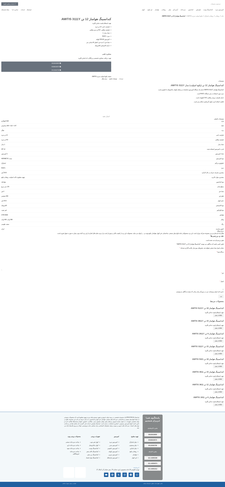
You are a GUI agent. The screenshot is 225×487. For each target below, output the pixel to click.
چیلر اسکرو (133, 448)
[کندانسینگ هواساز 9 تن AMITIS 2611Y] (212, 331)
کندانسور (92, 419)
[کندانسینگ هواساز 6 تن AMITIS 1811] (212, 395)
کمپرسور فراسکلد (112, 458)
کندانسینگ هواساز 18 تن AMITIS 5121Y (207, 308)
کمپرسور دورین (113, 454)
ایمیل (222, 281)
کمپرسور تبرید (113, 442)
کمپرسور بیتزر (113, 445)
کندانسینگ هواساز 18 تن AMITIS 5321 (208, 359)
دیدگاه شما (220, 252)
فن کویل (134, 458)
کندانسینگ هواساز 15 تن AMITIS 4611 (208, 372)
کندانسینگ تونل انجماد (92, 458)
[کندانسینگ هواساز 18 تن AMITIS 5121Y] (211, 305)
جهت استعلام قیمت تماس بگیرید (101, 23)
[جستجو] (22, 4)
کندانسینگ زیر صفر (92, 454)
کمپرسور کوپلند (113, 451)
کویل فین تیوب (94, 442)
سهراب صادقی (65, 483)
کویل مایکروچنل (93, 445)
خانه (222, 16)
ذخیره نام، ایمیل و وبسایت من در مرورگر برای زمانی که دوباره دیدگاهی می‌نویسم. (200, 291)
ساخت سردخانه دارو (73, 445)
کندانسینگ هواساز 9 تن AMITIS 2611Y (208, 334)
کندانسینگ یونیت (93, 448)
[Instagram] (124, 475)
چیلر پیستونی (133, 445)
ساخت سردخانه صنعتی (72, 442)
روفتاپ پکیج (133, 451)
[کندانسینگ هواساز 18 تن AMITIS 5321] (212, 356)
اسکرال (3, 163)
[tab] (121, 79)
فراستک (137, 417)
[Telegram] (131, 475)
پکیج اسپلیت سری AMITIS (194, 16)
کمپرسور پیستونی (124, 423)
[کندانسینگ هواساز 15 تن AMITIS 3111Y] (211, 344)
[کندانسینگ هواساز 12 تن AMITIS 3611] (212, 382)
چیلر (130, 419)
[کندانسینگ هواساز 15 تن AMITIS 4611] (212, 369)
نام (222, 273)
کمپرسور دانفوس (112, 448)
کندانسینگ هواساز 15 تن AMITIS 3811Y (207, 321)
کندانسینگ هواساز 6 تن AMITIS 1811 (208, 397)
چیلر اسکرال (133, 442)
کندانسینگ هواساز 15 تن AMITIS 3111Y (207, 346)
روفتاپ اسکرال (208, 16)
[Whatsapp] (137, 475)
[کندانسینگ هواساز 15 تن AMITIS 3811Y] (211, 318)
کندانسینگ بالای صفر (92, 451)
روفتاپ (217, 16)
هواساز (135, 454)
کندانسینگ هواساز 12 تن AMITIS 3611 (208, 384)
